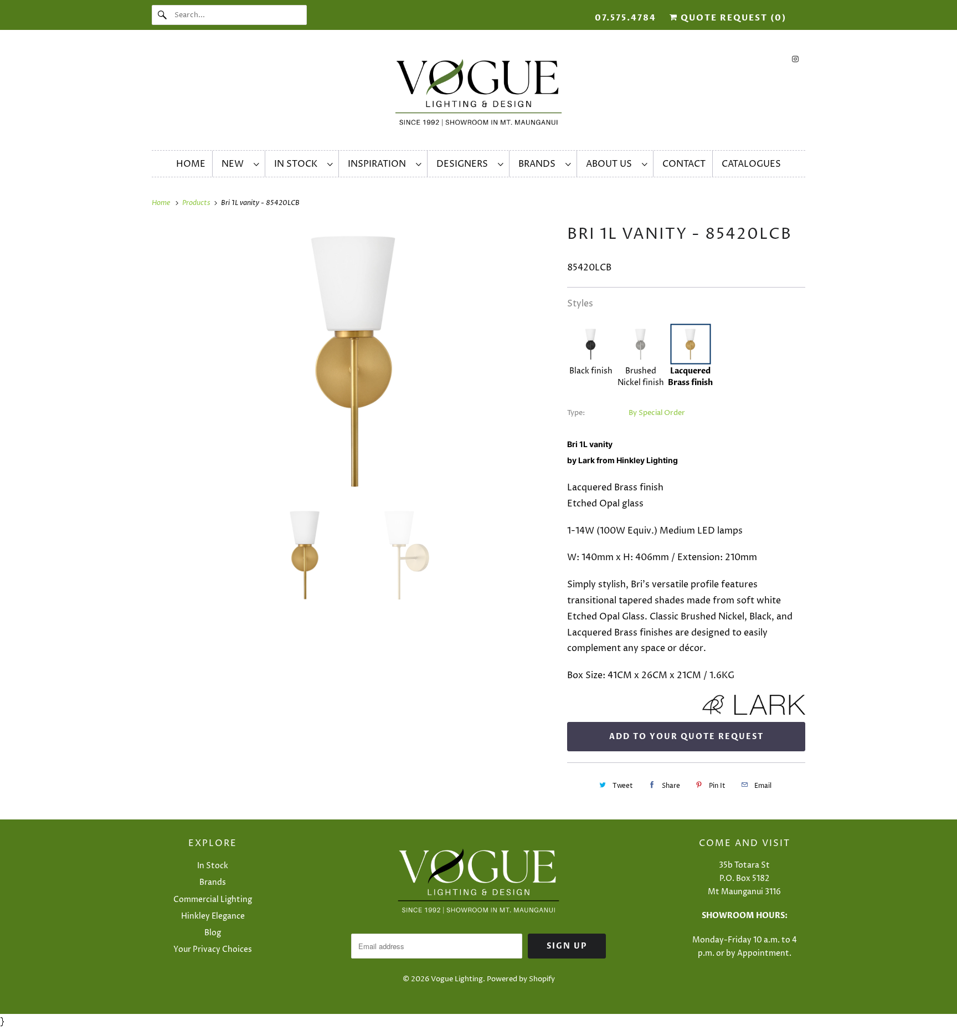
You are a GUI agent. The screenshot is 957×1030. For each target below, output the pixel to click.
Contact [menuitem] (684, 164)
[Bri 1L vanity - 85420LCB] (354, 360)
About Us (611, 164)
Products (197, 202)
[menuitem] (240, 164)
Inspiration (379, 164)
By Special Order (657, 413)
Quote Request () (732, 17)
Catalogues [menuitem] (751, 164)
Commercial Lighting (212, 899)
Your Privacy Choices (212, 949)
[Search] (163, 15)
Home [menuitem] (190, 164)
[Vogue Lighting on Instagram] (795, 59)
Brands (539, 164)
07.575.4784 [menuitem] (625, 17)
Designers (464, 164)
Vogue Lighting (457, 979)
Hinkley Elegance (213, 916)
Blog (212, 932)
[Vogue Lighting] (478, 93)
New (235, 164)
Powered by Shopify (521, 979)
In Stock (298, 164)
